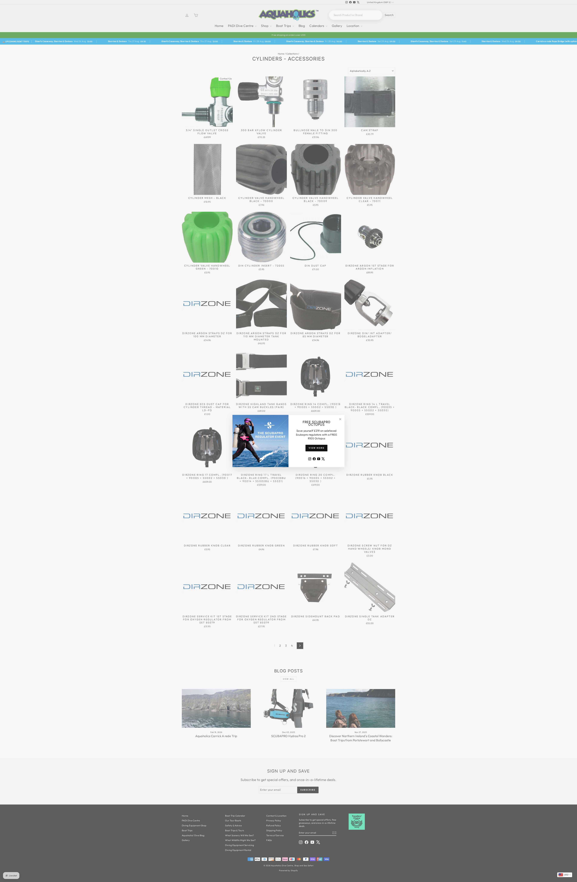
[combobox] (564, 874)
